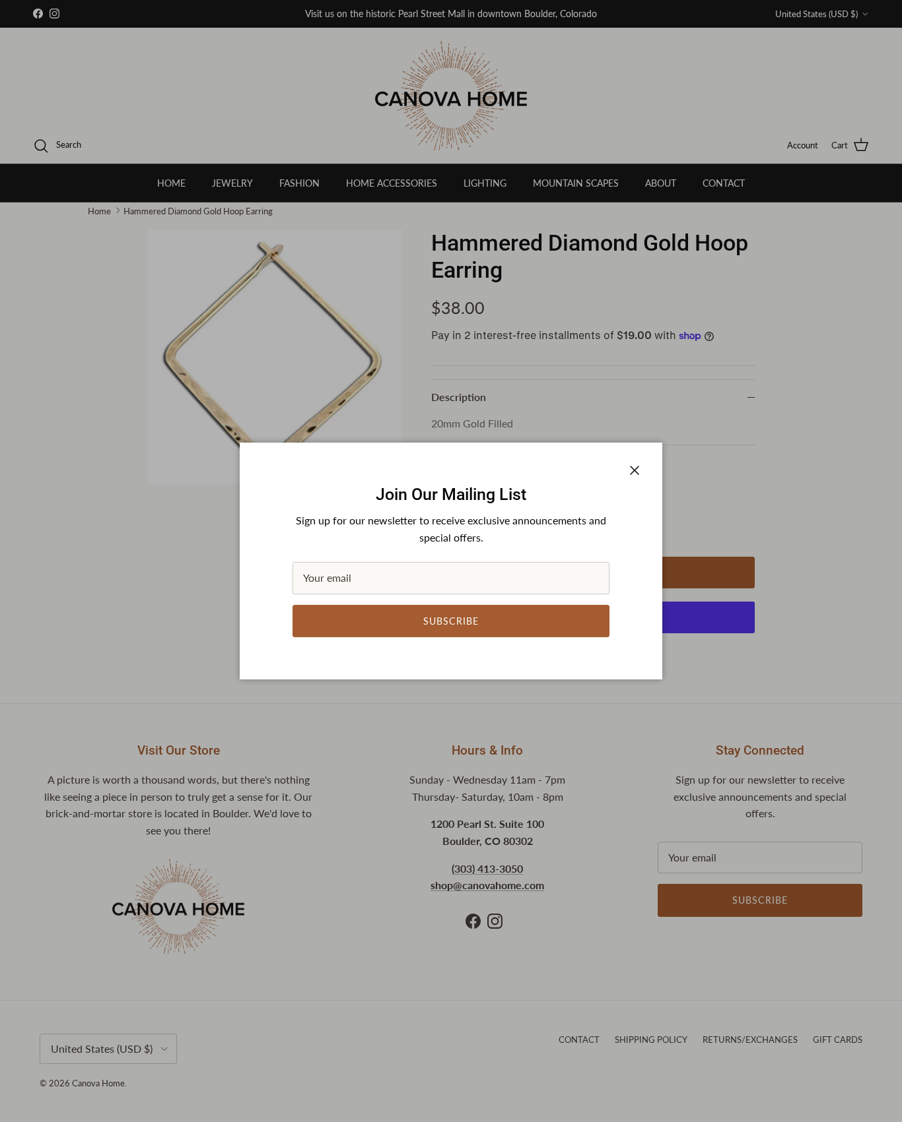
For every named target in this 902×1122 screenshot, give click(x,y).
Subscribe (451, 621)
